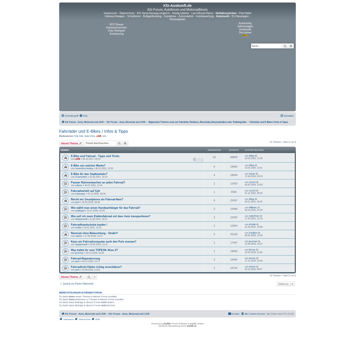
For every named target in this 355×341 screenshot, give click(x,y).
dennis (252, 258)
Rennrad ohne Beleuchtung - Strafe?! (94, 233)
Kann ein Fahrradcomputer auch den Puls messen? (103, 241)
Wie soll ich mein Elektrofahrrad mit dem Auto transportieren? (110, 216)
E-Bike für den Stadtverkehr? (89, 174)
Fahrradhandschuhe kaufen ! (89, 224)
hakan (252, 173)
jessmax (253, 241)
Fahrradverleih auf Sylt (85, 190)
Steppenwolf (81, 219)
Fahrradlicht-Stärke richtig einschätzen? (96, 266)
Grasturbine (81, 177)
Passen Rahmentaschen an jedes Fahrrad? (98, 182)
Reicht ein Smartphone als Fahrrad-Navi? (97, 199)
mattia (78, 227)
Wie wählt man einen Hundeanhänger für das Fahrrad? (105, 207)
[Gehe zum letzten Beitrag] (256, 156)
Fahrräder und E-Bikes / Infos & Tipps (93, 131)
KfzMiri (252, 224)
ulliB (98, 136)
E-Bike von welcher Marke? (88, 165)
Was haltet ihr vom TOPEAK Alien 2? (94, 250)
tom (104, 136)
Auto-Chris (89, 136)
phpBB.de (192, 326)
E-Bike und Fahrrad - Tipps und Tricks (95, 156)
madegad (79, 210)
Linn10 (252, 182)
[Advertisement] (177, 79)
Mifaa (251, 156)
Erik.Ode (78, 136)
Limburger (80, 193)
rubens (78, 185)
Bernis (252, 249)
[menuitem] (83, 115)
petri (77, 202)
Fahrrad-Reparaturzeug (85, 258)
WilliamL (253, 207)
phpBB (166, 323)
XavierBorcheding (84, 168)
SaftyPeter (254, 216)
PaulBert (253, 233)
